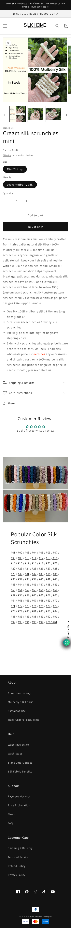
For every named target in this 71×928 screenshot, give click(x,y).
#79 (20, 611)
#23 (20, 568)
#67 (34, 600)
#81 (34, 611)
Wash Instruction (19, 744)
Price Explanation (19, 805)
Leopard (51, 622)
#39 (33, 579)
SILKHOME (30, 916)
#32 (34, 574)
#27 (48, 568)
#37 (20, 579)
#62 (48, 595)
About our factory (19, 693)
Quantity (8, 193)
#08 (13, 558)
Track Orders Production (23, 719)
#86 (20, 616)
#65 (20, 600)
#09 (20, 558)
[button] (5, 26)
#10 (27, 558)
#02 (20, 552)
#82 (41, 611)
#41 (48, 579)
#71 (13, 606)
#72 (20, 606)
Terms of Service (18, 857)
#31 (27, 574)
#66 (27, 600)
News (11, 814)
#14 (54, 558)
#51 (20, 590)
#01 (13, 552)
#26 (41, 568)
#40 (41, 579)
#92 (13, 622)
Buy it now (35, 227)
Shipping (7, 155)
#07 (55, 552)
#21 (54, 563)
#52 (27, 590)
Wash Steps (15, 753)
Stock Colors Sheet (20, 762)
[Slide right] (66, 115)
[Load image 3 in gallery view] (53, 114)
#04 (34, 552)
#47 (41, 584)
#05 (41, 552)
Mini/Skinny (15, 169)
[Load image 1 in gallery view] (17, 114)
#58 (20, 595)
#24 (27, 568)
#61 (41, 595)
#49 (55, 584)
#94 (27, 622)
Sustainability (16, 711)
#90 (48, 616)
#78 (13, 611)
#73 (27, 606)
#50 (13, 590)
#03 (27, 552)
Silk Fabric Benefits (20, 771)
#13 (48, 558)
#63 (55, 595)
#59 (27, 595)
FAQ (10, 823)
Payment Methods (19, 796)
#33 (41, 574)
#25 (34, 568)
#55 (48, 590)
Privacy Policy (16, 875)
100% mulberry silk (20, 184)
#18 (34, 563)
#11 (34, 558)
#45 (27, 584)
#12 (41, 558)
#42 (55, 579)
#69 (48, 600)
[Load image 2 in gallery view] (35, 114)
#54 (41, 590)
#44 (20, 584)
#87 (27, 616)
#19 (41, 563)
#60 (34, 595)
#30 (20, 574)
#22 (13, 568)
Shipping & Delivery (20, 848)
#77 (55, 606)
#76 (48, 606)
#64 (13, 600)
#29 (13, 574)
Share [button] (11, 403)
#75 (41, 606)
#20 (48, 563)
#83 (48, 611)
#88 (34, 616)
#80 (27, 611)
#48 (48, 584)
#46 (34, 584)
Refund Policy (16, 866)
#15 (13, 563)
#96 (41, 622)
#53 (34, 590)
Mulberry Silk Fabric (20, 702)
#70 (55, 600)
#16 (20, 563)
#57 (13, 595)
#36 (13, 579)
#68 (41, 600)
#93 (20, 622)
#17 (27, 563)
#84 (55, 611)
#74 (34, 606)
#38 (27, 579)
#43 (13, 584)
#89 (41, 616)
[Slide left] (4, 115)
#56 (55, 590)
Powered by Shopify (43, 916)
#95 (34, 622)
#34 (48, 574)
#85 (13, 616)
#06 (48, 552)
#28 (55, 568)
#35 (55, 574)
